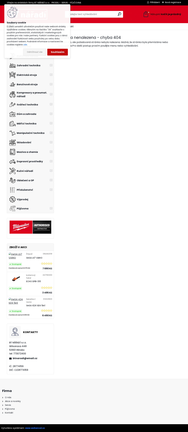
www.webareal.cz (35, 428)
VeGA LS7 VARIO (34, 257)
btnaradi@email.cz (25, 358)
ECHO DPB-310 (33, 281)
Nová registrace (173, 2)
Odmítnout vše (34, 52)
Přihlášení (155, 2)
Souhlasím (57, 52)
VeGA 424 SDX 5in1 (35, 305)
